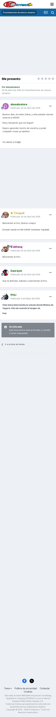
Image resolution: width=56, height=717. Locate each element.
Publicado (25, 108)
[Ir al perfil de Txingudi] (5, 215)
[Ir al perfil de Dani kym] (5, 273)
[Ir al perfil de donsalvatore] (5, 106)
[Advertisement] (28, 46)
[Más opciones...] (50, 106)
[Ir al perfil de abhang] (5, 249)
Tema (7, 688)
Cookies (28, 691)
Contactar (45, 688)
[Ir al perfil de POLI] (5, 297)
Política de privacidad (26, 688)
